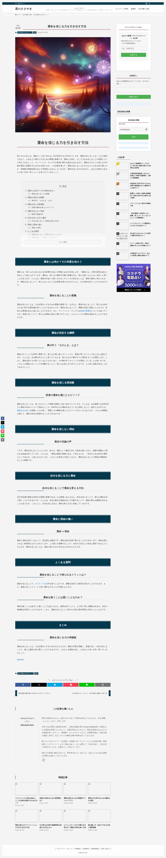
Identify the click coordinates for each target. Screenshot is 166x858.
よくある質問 (33, 231)
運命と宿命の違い (35, 225)
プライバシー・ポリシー (64, 849)
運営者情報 (95, 849)
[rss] (146, 3)
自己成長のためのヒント (25, 32)
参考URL (20, 660)
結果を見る (133, 97)
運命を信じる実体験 (36, 204)
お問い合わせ (105, 849)
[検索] (149, 3)
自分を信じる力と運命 (37, 218)
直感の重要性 (85, 311)
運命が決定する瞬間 (36, 197)
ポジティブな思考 (42, 584)
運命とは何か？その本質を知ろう (41, 191)
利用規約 (78, 849)
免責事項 (86, 849)
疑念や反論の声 (37, 214)
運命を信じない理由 (36, 211)
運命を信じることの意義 (40, 194)
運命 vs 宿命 (36, 228)
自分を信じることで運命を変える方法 (45, 221)
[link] (43, 760)
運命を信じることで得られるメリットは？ (47, 234)
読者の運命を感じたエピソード (43, 207)
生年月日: (122, 124)
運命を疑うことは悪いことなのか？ (44, 237)
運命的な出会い (23, 410)
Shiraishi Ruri (27, 725)
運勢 (34, 32)
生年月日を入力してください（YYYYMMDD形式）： (131, 42)
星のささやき (23, 8)
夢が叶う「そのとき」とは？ (42, 200)
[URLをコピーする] (103, 685)
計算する (133, 55)
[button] (23, 685)
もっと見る (63, 242)
